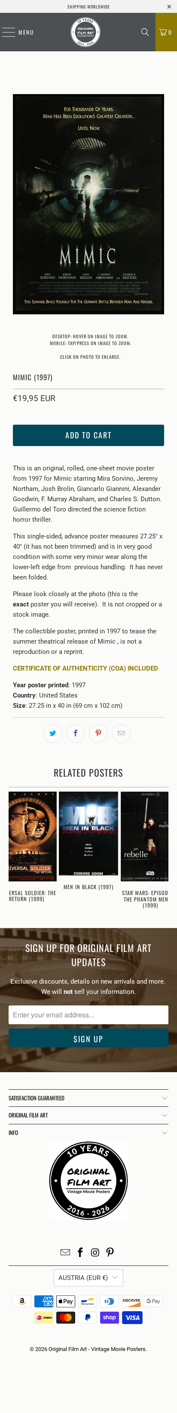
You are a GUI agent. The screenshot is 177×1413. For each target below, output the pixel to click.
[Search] (145, 32)
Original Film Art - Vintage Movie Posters (97, 1349)
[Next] (158, 205)
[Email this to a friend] (121, 733)
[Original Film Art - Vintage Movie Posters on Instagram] (95, 1253)
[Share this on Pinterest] (98, 733)
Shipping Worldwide (88, 6)
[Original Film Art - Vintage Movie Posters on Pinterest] (110, 1253)
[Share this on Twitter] (52, 733)
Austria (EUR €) (83, 1278)
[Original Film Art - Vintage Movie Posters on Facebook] (80, 1253)
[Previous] (19, 205)
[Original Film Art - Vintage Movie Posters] (85, 32)
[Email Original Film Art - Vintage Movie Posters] (65, 1253)
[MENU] (4, 32)
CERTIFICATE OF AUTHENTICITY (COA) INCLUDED (85, 668)
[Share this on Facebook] (75, 733)
